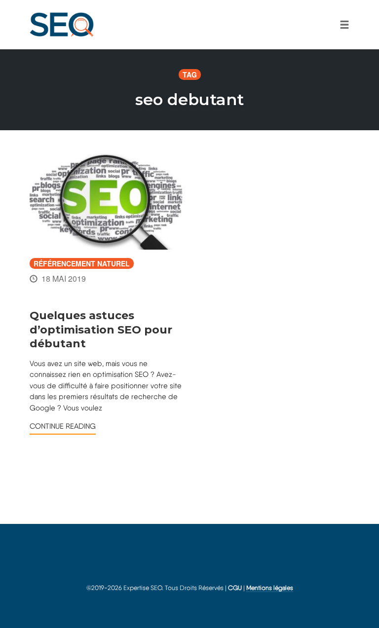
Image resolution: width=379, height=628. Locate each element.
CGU (235, 587)
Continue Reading (63, 426)
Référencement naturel (82, 263)
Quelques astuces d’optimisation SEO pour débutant (101, 329)
